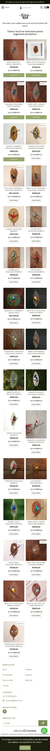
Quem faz (28, 680)
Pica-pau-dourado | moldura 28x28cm (13, 189)
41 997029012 (11, 696)
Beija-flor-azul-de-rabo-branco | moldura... (36, 604)
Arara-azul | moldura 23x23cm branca (13, 523)
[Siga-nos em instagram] (5, 711)
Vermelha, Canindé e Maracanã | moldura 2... (13, 312)
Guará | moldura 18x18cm (14, 230)
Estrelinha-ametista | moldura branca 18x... (13, 645)
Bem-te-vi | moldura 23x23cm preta (36, 312)
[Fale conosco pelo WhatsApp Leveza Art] (44, 731)
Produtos (28, 669)
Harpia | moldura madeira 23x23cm (36, 147)
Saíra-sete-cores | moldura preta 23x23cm (36, 105)
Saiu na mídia (8, 680)
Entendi (25, 748)
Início (5, 669)
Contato (6, 686)
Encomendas (8, 675)
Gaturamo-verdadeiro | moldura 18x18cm (36, 482)
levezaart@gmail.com (14, 700)
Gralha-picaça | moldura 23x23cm (36, 393)
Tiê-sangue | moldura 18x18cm (36, 271)
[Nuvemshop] (25, 731)
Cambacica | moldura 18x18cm (14, 271)
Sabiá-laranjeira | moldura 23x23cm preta (36, 352)
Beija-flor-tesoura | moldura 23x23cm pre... (36, 189)
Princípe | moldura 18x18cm (14, 482)
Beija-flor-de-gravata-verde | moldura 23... (13, 393)
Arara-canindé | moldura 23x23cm (13, 147)
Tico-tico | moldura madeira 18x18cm (36, 564)
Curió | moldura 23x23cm (14, 434)
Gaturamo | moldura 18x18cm (36, 230)
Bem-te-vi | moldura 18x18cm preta (14, 604)
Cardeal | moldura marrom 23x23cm (36, 441)
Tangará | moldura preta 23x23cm (14, 105)
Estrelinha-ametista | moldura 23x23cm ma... (13, 352)
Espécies (28, 675)
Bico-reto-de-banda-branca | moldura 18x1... (13, 63)
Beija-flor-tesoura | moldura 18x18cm (36, 63)
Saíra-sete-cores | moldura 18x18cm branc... (36, 523)
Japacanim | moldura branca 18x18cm (14, 564)
